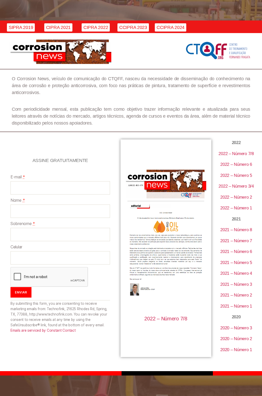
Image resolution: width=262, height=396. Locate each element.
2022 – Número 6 (236, 164)
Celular (16, 246)
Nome (17, 200)
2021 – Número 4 (236, 273)
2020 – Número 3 (236, 328)
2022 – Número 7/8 (165, 318)
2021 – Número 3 (236, 284)
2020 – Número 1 (236, 349)
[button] (21, 27)
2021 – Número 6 (236, 251)
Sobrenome (22, 223)
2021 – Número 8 (236, 229)
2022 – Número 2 (236, 197)
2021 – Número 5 (236, 262)
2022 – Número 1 (236, 208)
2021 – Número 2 (236, 295)
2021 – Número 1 (236, 306)
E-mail (17, 176)
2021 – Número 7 (236, 240)
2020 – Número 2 (236, 338)
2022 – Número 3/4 (236, 186)
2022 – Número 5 (236, 175)
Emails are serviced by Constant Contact (42, 330)
